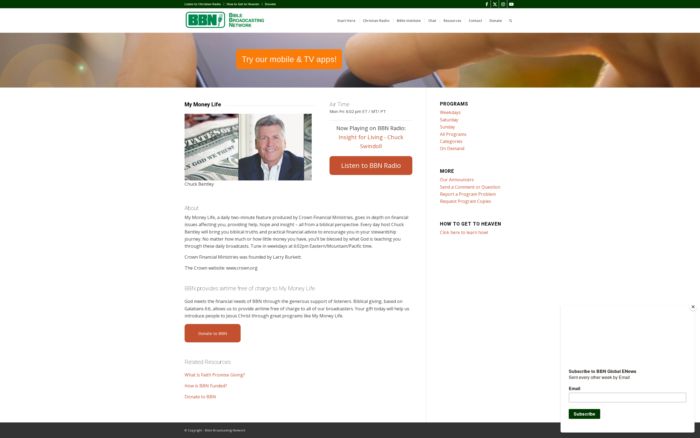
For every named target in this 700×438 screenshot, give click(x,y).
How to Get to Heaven (243, 4)
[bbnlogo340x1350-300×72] (226, 20)
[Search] (510, 20)
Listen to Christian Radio (203, 4)
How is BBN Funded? (206, 386)
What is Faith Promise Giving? (215, 375)
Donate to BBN (200, 397)
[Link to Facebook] (487, 4)
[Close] (693, 307)
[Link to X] (495, 4)
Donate (270, 4)
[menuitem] (204, 4)
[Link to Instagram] (503, 4)
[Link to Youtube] (511, 4)
